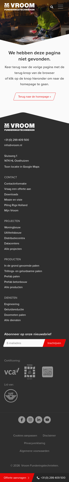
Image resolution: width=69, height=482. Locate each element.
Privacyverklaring (34, 443)
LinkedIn (38, 419)
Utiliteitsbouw (12, 232)
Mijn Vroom (11, 210)
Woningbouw (12, 227)
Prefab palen (12, 276)
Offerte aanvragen (15, 478)
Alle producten (13, 287)
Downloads (11, 194)
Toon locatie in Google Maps (21, 166)
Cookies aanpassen (25, 435)
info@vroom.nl (13, 145)
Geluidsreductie (14, 309)
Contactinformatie (15, 183)
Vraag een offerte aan (17, 189)
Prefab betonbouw (15, 282)
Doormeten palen (15, 315)
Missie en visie (13, 199)
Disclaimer (49, 435)
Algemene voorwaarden (34, 451)
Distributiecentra (14, 238)
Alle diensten (12, 320)
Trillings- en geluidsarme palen (23, 271)
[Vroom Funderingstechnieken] (19, 7)
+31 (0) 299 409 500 (53, 478)
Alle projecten (13, 249)
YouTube (47, 419)
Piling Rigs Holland (15, 205)
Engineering (11, 304)
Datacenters (11, 243)
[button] (34, 96)
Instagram (30, 419)
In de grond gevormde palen (21, 265)
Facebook (21, 419)
